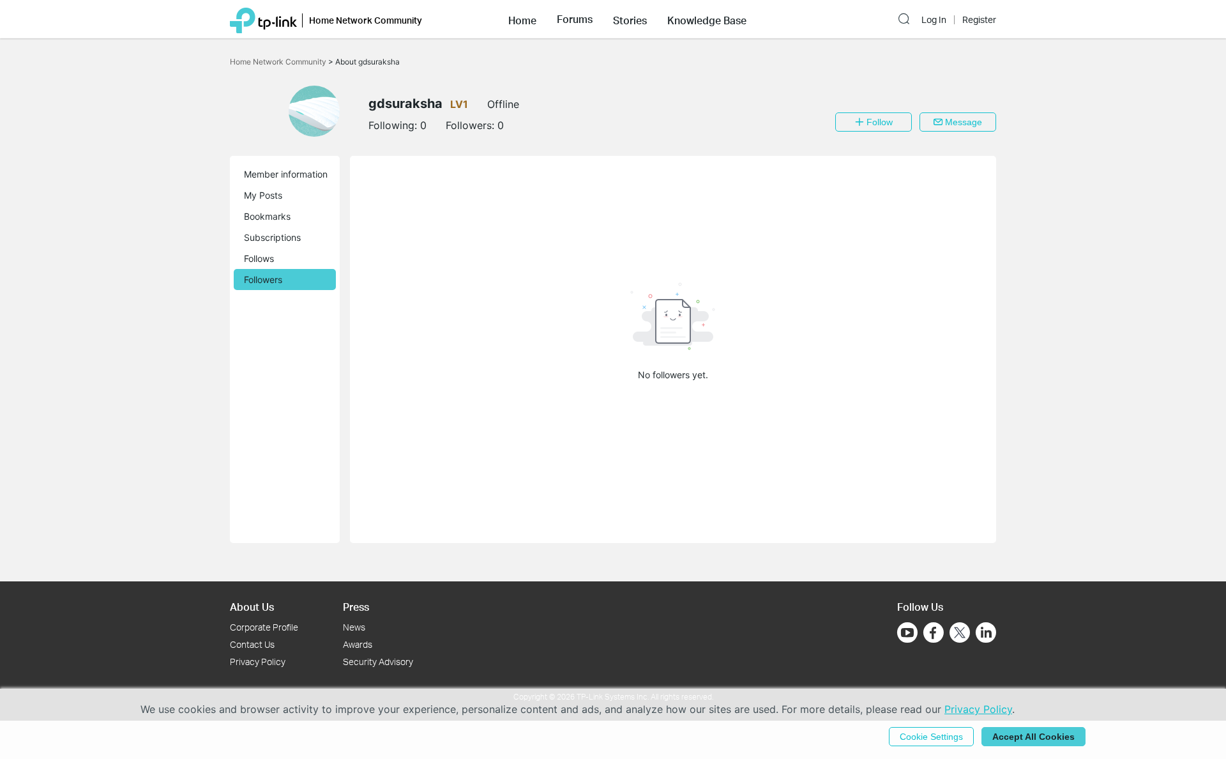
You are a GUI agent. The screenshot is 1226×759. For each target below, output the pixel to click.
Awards (357, 644)
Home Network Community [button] (365, 20)
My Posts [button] (263, 195)
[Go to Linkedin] (986, 632)
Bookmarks (267, 216)
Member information (286, 174)
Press (356, 606)
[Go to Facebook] (933, 632)
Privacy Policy (257, 661)
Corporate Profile (264, 627)
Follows (259, 258)
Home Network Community (279, 61)
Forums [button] (575, 19)
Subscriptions (272, 237)
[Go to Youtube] (907, 632)
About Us (252, 606)
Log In (933, 19)
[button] (522, 19)
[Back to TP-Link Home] (263, 19)
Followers (263, 279)
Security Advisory (378, 661)
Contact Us (252, 644)
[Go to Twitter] (960, 633)
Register (979, 19)
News (354, 627)
